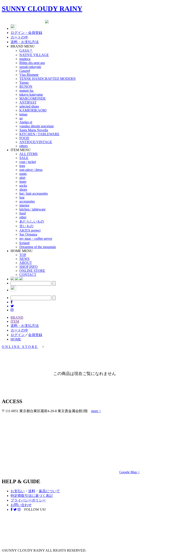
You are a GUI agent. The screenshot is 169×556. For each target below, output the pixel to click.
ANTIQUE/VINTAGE (35, 142)
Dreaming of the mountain (37, 247)
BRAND (17, 317)
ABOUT (25, 263)
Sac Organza (28, 234)
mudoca (24, 59)
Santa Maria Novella (33, 130)
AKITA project (29, 230)
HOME (16, 339)
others (23, 146)
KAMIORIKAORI (32, 110)
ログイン (18, 335)
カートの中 (19, 37)
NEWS (24, 259)
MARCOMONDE (32, 98)
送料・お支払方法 (25, 42)
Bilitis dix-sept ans (32, 63)
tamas (23, 114)
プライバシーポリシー (28, 500)
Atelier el (25, 122)
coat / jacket (27, 162)
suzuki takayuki (30, 67)
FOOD (24, 138)
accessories (27, 201)
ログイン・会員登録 (26, 33)
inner (22, 181)
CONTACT (27, 274)
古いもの (26, 226)
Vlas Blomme (29, 75)
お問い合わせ (21, 505)
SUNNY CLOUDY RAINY (42, 9)
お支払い (18, 491)
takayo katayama (31, 94)
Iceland (24, 243)
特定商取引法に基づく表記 (32, 495)
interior (24, 205)
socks (23, 185)
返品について (49, 491)
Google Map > (129, 472)
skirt (22, 177)
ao (21, 118)
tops (22, 166)
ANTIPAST (28, 102)
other (22, 217)
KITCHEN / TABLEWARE (39, 134)
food (22, 213)
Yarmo (24, 82)
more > (96, 411)
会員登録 (35, 335)
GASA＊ (26, 50)
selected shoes (29, 106)
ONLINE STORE (32, 271)
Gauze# (24, 71)
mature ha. (26, 90)
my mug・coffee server (35, 238)
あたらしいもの (31, 221)
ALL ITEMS (28, 154)
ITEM (15, 321)
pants (23, 174)
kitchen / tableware (32, 209)
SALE (23, 158)
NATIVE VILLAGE (34, 55)
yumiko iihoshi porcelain (36, 126)
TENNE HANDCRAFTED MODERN (47, 78)
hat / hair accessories (33, 193)
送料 (31, 491)
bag (21, 197)
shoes (23, 189)
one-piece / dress (30, 170)
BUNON (25, 86)
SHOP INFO (28, 267)
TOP (22, 255)
